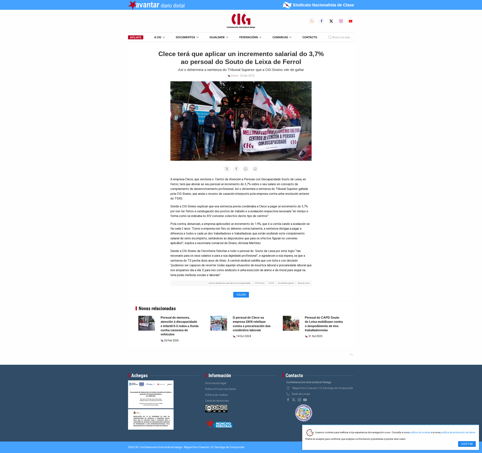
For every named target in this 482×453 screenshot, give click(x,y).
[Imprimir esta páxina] (255, 168)
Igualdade (217, 37)
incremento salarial (286, 283)
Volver (241, 294)
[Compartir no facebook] (236, 168)
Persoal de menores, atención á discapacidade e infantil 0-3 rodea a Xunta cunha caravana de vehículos (179, 326)
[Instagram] (299, 400)
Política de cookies (216, 394)
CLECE (271, 283)
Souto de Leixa (304, 283)
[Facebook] (288, 400)
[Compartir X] (226, 168)
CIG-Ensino (260, 283)
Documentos (185, 37)
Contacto (309, 37)
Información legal (215, 383)
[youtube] (305, 400)
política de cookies (420, 432)
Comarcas (280, 37)
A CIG (157, 37)
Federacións (248, 37)
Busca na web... (342, 37)
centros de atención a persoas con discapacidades (230, 283)
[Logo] (241, 21)
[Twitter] (294, 400)
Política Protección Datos (220, 389)
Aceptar (467, 443)
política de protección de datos (458, 432)
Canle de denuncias (217, 400)
